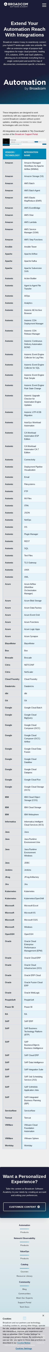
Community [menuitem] (24, 1282)
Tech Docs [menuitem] (24, 1307)
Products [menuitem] (24, 1232)
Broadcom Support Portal (26, 134)
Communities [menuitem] (25, 1293)
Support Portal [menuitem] (24, 1302)
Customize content (22, 1206)
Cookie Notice (23, 1343)
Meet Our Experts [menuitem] (24, 1298)
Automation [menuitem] (24, 1225)
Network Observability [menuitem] (24, 1238)
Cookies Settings (24, 1348)
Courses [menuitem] (24, 1272)
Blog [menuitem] (24, 1289)
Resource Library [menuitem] (25, 1276)
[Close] (43, 1315)
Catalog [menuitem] (24, 1264)
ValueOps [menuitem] (24, 1251)
